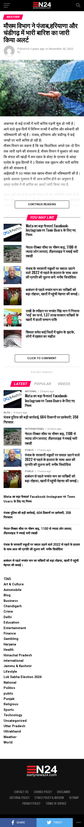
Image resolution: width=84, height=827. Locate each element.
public (8, 693)
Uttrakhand (12, 731)
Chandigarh (13, 606)
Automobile (13, 590)
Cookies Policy (43, 792)
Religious (11, 704)
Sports (9, 710)
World (8, 742)
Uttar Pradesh (14, 726)
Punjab (9, 699)
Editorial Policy (19, 798)
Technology (13, 715)
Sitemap (74, 798)
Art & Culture (14, 584)
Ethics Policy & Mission (49, 798)
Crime (8, 611)
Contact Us (21, 792)
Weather (10, 737)
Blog (7, 595)
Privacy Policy (31, 803)
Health (9, 650)
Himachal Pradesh (18, 655)
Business (11, 601)
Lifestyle (10, 672)
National (10, 683)
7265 (7, 579)
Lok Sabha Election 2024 (22, 677)
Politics (9, 688)
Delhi (8, 617)
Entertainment (15, 628)
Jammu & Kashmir (18, 666)
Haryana (10, 644)
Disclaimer (63, 792)
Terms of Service (56, 803)
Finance (10, 633)
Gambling (11, 639)
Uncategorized (15, 721)
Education (11, 622)
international (14, 661)
